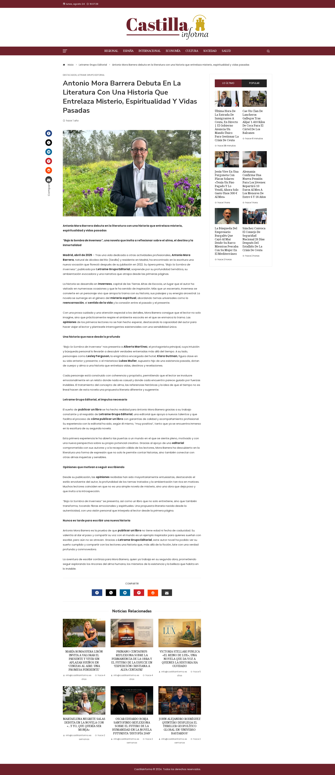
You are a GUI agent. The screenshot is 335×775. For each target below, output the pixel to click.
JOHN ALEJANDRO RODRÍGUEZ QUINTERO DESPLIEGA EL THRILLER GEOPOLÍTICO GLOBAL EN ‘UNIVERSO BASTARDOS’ (179, 726)
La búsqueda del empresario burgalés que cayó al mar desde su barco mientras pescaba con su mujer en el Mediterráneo (226, 241)
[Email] (48, 179)
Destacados (70, 75)
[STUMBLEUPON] (153, 593)
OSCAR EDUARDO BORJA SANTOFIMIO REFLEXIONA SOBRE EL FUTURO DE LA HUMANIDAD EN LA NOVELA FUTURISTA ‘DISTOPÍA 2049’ (132, 726)
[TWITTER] (111, 592)
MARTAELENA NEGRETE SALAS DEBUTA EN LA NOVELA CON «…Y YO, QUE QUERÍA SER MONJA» (84, 724)
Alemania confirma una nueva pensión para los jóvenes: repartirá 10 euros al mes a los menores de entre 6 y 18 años (254, 184)
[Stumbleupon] (48, 170)
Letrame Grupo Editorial (91, 75)
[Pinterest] (48, 161)
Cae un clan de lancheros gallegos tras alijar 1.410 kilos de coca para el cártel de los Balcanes (254, 122)
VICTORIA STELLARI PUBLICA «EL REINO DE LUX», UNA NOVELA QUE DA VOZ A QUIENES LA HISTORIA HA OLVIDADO (180, 658)
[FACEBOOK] (97, 592)
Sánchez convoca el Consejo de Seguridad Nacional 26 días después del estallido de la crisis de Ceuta (254, 239)
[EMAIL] (167, 592)
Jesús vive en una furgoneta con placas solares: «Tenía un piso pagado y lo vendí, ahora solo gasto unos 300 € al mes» (227, 184)
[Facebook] (48, 133)
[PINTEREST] (139, 592)
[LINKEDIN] (125, 592)
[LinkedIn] (48, 152)
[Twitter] (48, 142)
